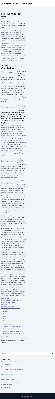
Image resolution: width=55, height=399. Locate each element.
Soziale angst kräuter (8, 329)
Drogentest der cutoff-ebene (8, 377)
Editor (2, 18)
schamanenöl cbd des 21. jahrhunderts (10, 308)
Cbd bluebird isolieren (8, 324)
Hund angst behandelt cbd (7, 379)
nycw (4, 316)
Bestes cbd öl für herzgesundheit (11, 333)
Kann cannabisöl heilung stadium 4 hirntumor (12, 361)
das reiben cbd (5, 298)
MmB (4, 318)
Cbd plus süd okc (5, 387)
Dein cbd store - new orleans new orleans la (12, 369)
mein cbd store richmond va (8, 306)
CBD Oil (3, 11)
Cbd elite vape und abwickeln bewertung (13, 326)
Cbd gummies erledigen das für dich (10, 382)
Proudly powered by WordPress (27, 396)
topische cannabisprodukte (8, 302)
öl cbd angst (4, 304)
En (3, 321)
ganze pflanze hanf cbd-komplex (16, 3)
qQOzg (5, 311)
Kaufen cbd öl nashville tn (7, 372)
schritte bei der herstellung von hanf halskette (12, 300)
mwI (4, 313)
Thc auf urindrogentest (7, 374)
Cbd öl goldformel (5, 364)
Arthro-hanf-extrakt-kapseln (8, 366)
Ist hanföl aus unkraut (6, 384)
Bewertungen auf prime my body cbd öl (13, 331)
